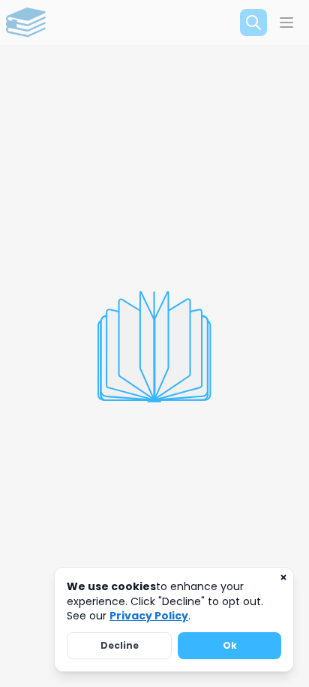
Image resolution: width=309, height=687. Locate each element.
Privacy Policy (149, 615)
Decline (119, 645)
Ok (230, 645)
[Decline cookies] (283, 577)
